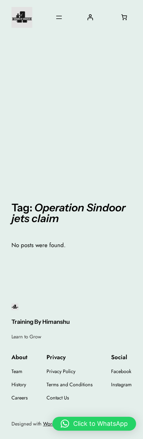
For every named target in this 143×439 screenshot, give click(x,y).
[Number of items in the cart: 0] (124, 17)
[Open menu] (59, 17)
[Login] (90, 17)
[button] (94, 424)
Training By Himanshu (40, 321)
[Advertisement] (71, 112)
